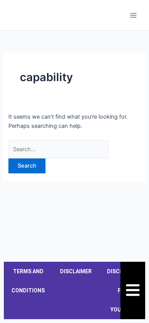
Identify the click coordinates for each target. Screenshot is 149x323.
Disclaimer (76, 271)
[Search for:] (58, 149)
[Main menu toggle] (133, 15)
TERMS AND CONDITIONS (28, 281)
